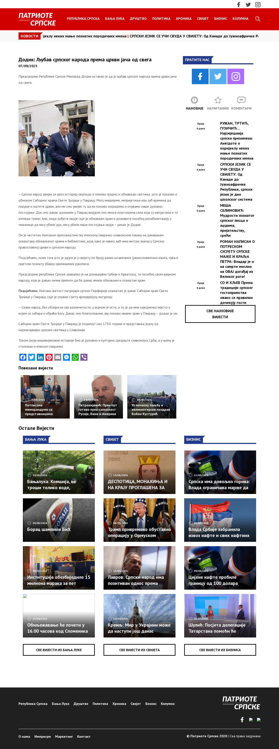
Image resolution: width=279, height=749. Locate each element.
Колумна (240, 18)
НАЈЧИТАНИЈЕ (218, 108)
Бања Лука (114, 18)
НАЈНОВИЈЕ (194, 108)
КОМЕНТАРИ (241, 108)
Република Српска (83, 18)
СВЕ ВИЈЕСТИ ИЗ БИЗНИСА (220, 650)
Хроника (184, 18)
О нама (24, 736)
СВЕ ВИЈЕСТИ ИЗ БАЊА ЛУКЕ (59, 650)
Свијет (203, 18)
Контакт (84, 736)
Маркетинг (64, 736)
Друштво (138, 18)
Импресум (42, 736)
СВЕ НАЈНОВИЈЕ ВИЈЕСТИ (220, 313)
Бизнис (220, 18)
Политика (161, 18)
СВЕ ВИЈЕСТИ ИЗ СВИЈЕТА (139, 650)
